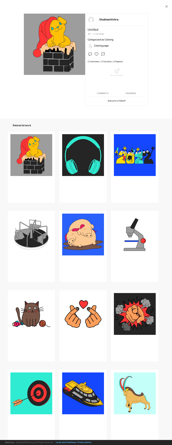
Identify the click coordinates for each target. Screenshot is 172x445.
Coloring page (101, 45)
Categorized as (100, 39)
